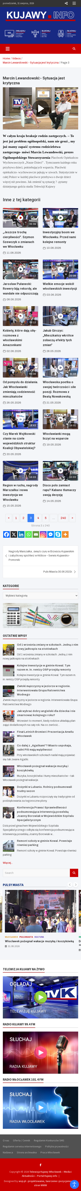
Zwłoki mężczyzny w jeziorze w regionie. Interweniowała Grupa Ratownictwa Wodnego (43, 690)
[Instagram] (43, 534)
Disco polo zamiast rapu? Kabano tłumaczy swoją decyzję (59, 490)
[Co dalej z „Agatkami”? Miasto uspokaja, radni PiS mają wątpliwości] (8, 750)
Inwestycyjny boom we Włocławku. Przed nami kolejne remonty (59, 237)
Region (9, 936)
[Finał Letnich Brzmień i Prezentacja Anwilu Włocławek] (8, 737)
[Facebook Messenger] (50, 534)
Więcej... (8, 862)
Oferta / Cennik (21, 1140)
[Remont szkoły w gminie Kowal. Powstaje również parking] (8, 846)
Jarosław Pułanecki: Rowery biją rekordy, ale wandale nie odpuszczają (20, 288)
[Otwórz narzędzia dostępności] (74, 1184)
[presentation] (70, 884)
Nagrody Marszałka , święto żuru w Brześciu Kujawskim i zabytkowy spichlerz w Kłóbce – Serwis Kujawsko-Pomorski (41, 555)
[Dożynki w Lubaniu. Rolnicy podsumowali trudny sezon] (8, 792)
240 (63, 518)
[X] (14, 534)
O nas (6, 1140)
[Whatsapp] (28, 534)
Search (74, 873)
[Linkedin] (21, 534)
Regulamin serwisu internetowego (22, 1146)
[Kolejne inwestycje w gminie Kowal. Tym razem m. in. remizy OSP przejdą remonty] (8, 670)
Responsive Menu (66, 3)
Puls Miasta (21, 936)
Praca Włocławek (50, 1152)
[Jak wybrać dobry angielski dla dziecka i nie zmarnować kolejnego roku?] (8, 716)
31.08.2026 (14, 950)
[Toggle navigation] (7, 49)
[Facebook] (6, 534)
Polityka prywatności (57, 1146)
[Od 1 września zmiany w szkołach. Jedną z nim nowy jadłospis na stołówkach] (8, 650)
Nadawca (8, 1152)
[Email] (36, 534)
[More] (65, 534)
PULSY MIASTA (13, 885)
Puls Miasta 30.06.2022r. (57, 571)
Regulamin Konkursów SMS (49, 1140)
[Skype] (58, 534)
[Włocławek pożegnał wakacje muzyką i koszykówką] (8, 771)
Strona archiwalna (27, 1152)
